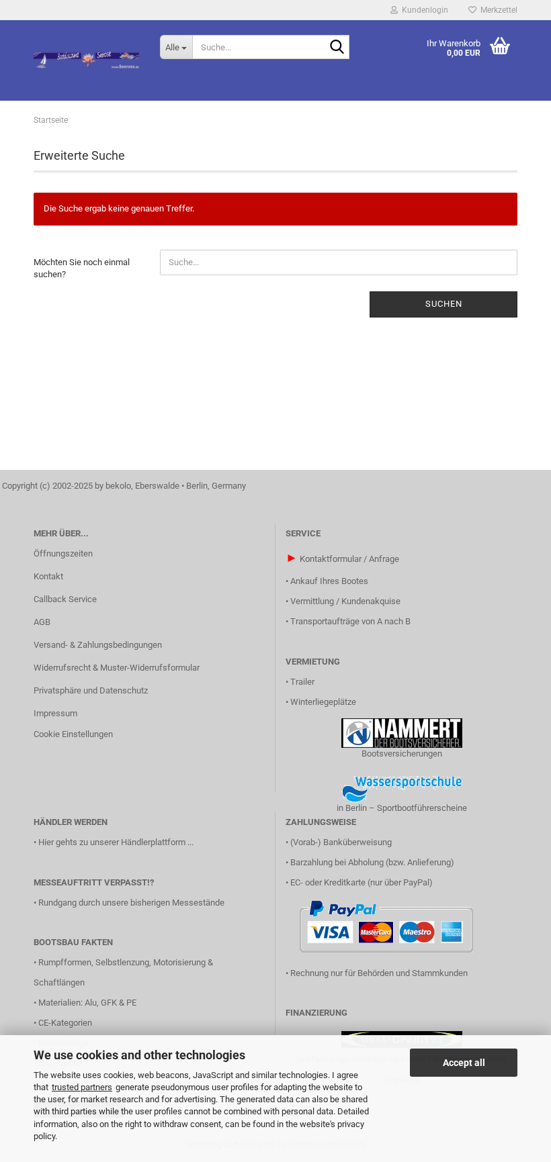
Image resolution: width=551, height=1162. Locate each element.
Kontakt (48, 576)
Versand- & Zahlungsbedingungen (98, 645)
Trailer (302, 682)
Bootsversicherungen (402, 753)
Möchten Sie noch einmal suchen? (82, 268)
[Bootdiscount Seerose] (87, 60)
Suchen (443, 304)
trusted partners (82, 1087)
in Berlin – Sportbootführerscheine (402, 808)
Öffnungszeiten (63, 553)
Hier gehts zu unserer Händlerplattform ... (116, 842)
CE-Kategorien (65, 1023)
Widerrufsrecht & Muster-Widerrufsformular (117, 668)
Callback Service (65, 599)
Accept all (464, 1062)
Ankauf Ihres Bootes (329, 581)
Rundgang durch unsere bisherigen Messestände (131, 903)
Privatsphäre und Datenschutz (91, 690)
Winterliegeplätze (323, 702)
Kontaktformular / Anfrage (349, 559)
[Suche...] (336, 48)
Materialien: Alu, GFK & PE (87, 1003)
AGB (42, 622)
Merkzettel (496, 10)
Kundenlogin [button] (423, 10)
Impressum (55, 713)
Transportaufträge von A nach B (350, 621)
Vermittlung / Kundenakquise (345, 601)
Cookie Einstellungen (73, 734)
